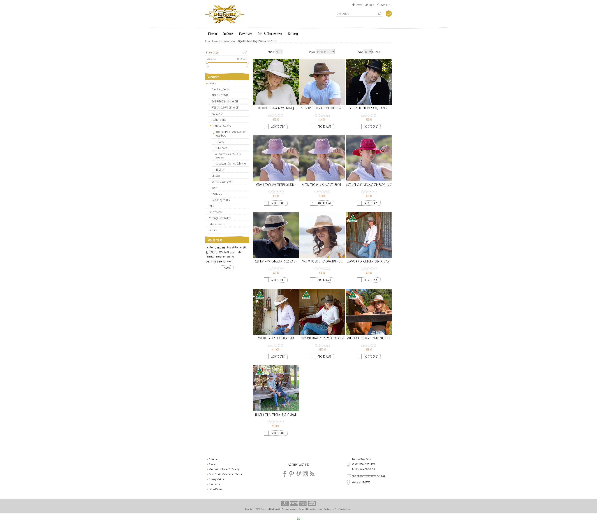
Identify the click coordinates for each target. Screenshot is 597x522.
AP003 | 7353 (322, 309)
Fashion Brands (219, 119)
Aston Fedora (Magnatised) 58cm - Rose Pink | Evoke (322, 185)
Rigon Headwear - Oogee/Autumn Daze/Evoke (230, 133)
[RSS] (312, 474)
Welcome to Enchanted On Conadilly (224, 469)
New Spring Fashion (221, 89)
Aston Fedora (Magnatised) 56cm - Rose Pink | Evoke (276, 185)
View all (227, 267)
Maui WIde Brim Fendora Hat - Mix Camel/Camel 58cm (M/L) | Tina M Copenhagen (322, 261)
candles (209, 247)
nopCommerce (316, 509)
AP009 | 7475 (276, 309)
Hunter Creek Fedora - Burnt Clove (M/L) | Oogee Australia (275, 415)
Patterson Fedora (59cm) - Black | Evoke (369, 108)
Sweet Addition (215, 212)
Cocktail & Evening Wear (222, 181)
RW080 (275, 79)
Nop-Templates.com (343, 509)
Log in (371, 5)
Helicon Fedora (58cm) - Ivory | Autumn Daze (275, 108)
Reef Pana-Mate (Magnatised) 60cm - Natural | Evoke (275, 261)
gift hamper (237, 247)
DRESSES (216, 175)
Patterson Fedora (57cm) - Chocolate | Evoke (322, 108)
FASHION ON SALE (220, 95)
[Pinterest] (291, 474)
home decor (224, 252)
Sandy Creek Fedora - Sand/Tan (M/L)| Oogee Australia (369, 338)
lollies (240, 251)
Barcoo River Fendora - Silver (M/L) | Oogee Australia (369, 261)
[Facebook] (285, 474)
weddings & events (216, 261)
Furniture (213, 230)
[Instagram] (305, 474)
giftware (211, 252)
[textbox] (359, 13)
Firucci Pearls (221, 147)
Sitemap (212, 464)
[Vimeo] (298, 474)
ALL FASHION (217, 113)
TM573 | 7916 (322, 232)
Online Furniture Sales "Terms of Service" (226, 474)
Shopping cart (389, 13)
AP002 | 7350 (369, 309)
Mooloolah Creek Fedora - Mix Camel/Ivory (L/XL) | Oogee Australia (276, 338)
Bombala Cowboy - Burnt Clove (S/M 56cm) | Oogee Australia (322, 338)
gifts (244, 247)
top (233, 256)
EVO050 (276, 156)
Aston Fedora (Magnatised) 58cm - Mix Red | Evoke (368, 185)
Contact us (213, 459)
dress (229, 247)
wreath (230, 261)
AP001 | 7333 (276, 386)
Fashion (215, 41)
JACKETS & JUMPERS (221, 200)
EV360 (322, 79)
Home (207, 41)
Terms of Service (215, 489)
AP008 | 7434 (369, 232)
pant (228, 256)
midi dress (210, 256)
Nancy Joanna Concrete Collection (230, 163)
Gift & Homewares (217, 224)
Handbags (219, 169)
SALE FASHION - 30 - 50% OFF (225, 101)
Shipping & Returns (216, 479)
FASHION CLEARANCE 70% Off (225, 107)
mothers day (220, 256)
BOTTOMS (217, 194)
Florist (211, 206)
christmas (220, 247)
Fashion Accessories (228, 41)
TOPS (214, 188)
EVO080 (276, 232)
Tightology (219, 141)
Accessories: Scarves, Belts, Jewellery (228, 155)
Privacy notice (214, 484)
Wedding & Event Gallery (220, 218)
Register (359, 5)
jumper (233, 251)
